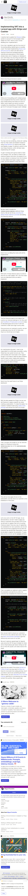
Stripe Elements (8, 144)
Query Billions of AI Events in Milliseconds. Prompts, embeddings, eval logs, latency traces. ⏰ (13, 760)
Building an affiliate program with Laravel (11, 823)
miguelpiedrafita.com (16, 19)
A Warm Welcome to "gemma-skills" (9, 702)
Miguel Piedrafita (8, 17)
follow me (21, 669)
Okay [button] (3, 893)
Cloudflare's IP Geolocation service (12, 322)
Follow (14, 792)
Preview (12, 731)
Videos (21, 876)
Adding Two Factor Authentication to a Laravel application (12, 830)
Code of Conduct (10, 735)
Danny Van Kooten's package (11, 636)
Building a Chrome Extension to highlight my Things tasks (14, 817)
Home (5, 876)
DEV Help (15, 878)
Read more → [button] (5, 716)
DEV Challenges (11, 876)
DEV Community (6, 873)
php (7, 34)
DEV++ (17, 876)
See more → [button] (5, 780)
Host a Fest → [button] (5, 867)
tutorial (12, 34)
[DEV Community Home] (5, 2)
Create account (22, 1)
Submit (5, 731)
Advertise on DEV (21, 878)
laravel (3, 34)
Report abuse (19, 735)
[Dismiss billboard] (26, 881)
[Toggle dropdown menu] (26, 682)
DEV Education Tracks (6, 878)
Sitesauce (19, 37)
